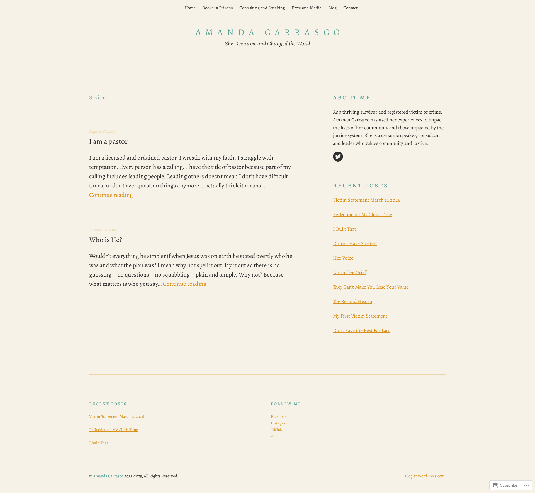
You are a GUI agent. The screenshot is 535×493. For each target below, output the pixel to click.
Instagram (280, 423)
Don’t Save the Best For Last (361, 330)
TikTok (276, 429)
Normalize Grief (349, 272)
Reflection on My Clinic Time (362, 214)
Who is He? (105, 240)
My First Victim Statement (360, 316)
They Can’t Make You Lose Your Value (370, 287)
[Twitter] (338, 157)
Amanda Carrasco (270, 32)
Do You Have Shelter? (355, 243)
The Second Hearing (354, 301)
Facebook (278, 416)
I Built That (344, 229)
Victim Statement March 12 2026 (366, 200)
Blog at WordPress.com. (425, 476)
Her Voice (343, 258)
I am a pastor (108, 141)
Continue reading (111, 195)
